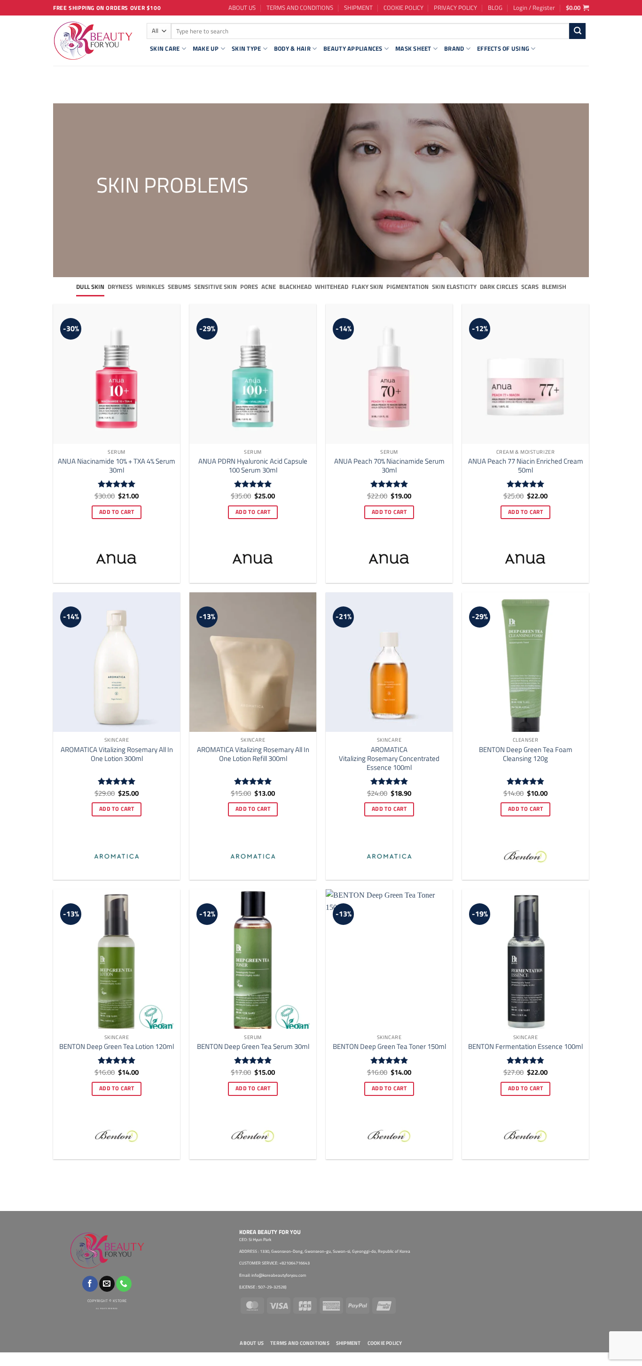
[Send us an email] (107, 1284)
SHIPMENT (358, 7)
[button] (534, 7)
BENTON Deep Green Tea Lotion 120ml (116, 1046)
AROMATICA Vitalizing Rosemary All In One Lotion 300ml (117, 754)
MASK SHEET (413, 48)
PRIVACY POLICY (455, 7)
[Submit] (577, 31)
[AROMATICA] (116, 856)
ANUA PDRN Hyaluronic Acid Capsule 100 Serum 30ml (252, 465)
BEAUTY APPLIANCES (352, 48)
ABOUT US (242, 7)
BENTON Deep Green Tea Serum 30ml (253, 1046)
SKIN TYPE (246, 48)
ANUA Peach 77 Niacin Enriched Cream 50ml (525, 465)
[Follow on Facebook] (90, 1284)
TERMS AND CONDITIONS (299, 7)
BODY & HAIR (292, 48)
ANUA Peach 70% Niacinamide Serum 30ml (389, 465)
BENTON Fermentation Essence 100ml (525, 1046)
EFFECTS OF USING (503, 48)
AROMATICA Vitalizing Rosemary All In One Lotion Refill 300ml (253, 754)
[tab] (90, 286)
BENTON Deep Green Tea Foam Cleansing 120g (525, 754)
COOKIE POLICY (403, 7)
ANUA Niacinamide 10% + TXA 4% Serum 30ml (116, 465)
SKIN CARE (165, 48)
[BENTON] (525, 856)
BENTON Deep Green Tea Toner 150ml (389, 1046)
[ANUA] (116, 559)
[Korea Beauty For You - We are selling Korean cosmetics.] (93, 41)
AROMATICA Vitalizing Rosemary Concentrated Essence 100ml (389, 758)
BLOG (495, 7)
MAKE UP (206, 48)
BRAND (454, 48)
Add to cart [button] (116, 512)
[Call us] (124, 1284)
